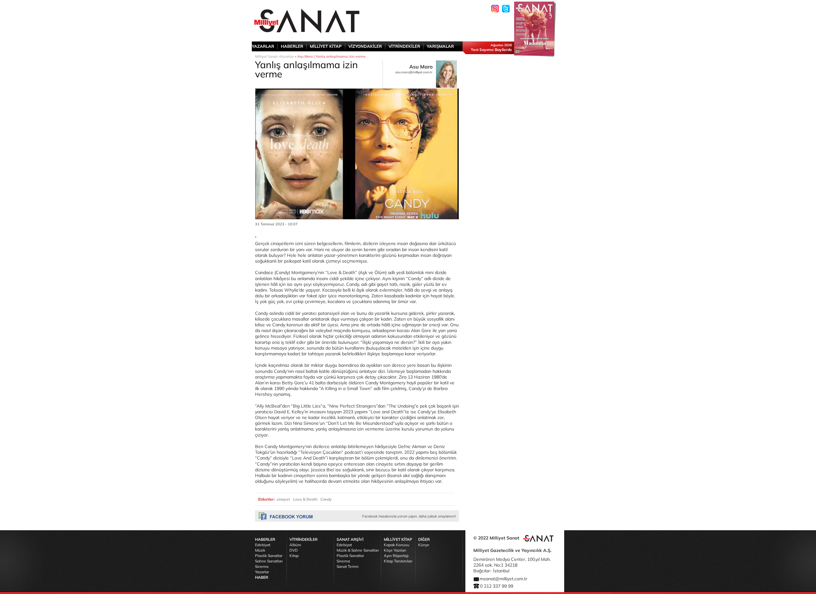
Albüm (295, 544)
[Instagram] (495, 8)
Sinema (261, 566)
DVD (293, 550)
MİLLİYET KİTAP (326, 46)
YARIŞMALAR (440, 46)
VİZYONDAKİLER (365, 46)
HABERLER (292, 46)
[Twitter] (506, 8)
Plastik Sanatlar (268, 555)
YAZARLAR (263, 46)
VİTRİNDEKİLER (404, 46)
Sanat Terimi (348, 566)
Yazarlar (287, 56)
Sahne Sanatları (269, 561)
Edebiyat (262, 544)
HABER (261, 577)
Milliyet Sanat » (267, 56)
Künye (423, 544)
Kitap (294, 555)
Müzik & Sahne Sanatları (358, 550)
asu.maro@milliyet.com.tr (414, 72)
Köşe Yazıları (395, 550)
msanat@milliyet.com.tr (503, 579)
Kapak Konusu (396, 544)
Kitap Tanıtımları (398, 561)
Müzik (260, 550)
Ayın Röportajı (396, 555)
